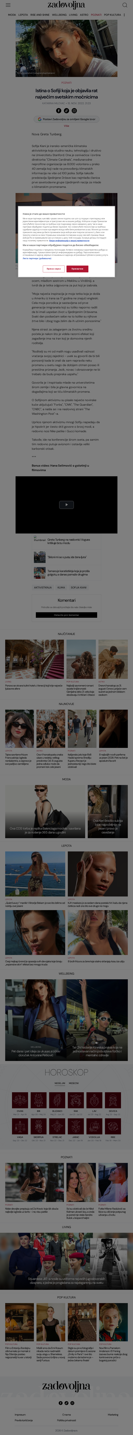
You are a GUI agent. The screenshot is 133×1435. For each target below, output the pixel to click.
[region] (66, 241)
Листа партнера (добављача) (37, 258)
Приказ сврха (54, 269)
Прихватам (77, 269)
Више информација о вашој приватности (69, 241)
